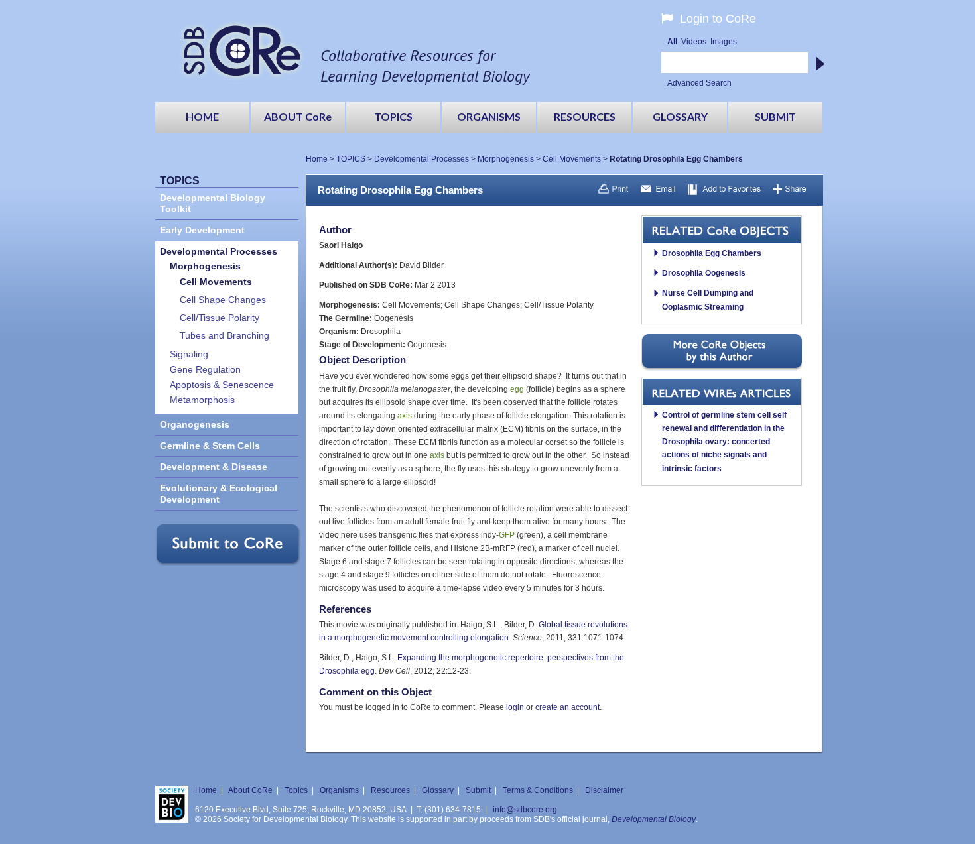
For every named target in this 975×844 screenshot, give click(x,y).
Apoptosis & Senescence (222, 385)
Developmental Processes (421, 159)
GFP (507, 535)
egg (517, 389)
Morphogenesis (506, 159)
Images (723, 41)
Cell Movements (572, 159)
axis (404, 415)
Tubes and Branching (224, 336)
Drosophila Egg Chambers (711, 253)
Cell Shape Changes (223, 300)
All (672, 41)
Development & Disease (213, 467)
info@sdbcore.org (525, 809)
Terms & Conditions (538, 790)
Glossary (438, 790)
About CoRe (250, 790)
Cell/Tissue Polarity (219, 318)
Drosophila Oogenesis (704, 273)
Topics (296, 790)
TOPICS (350, 159)
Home (317, 159)
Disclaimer (604, 790)
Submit (478, 790)
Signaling (189, 354)
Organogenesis (194, 425)
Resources (390, 790)
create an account (567, 707)
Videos (693, 41)
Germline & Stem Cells (210, 446)
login (515, 707)
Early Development (202, 230)
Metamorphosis (202, 400)
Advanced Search (699, 83)
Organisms (339, 790)
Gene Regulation (205, 370)
